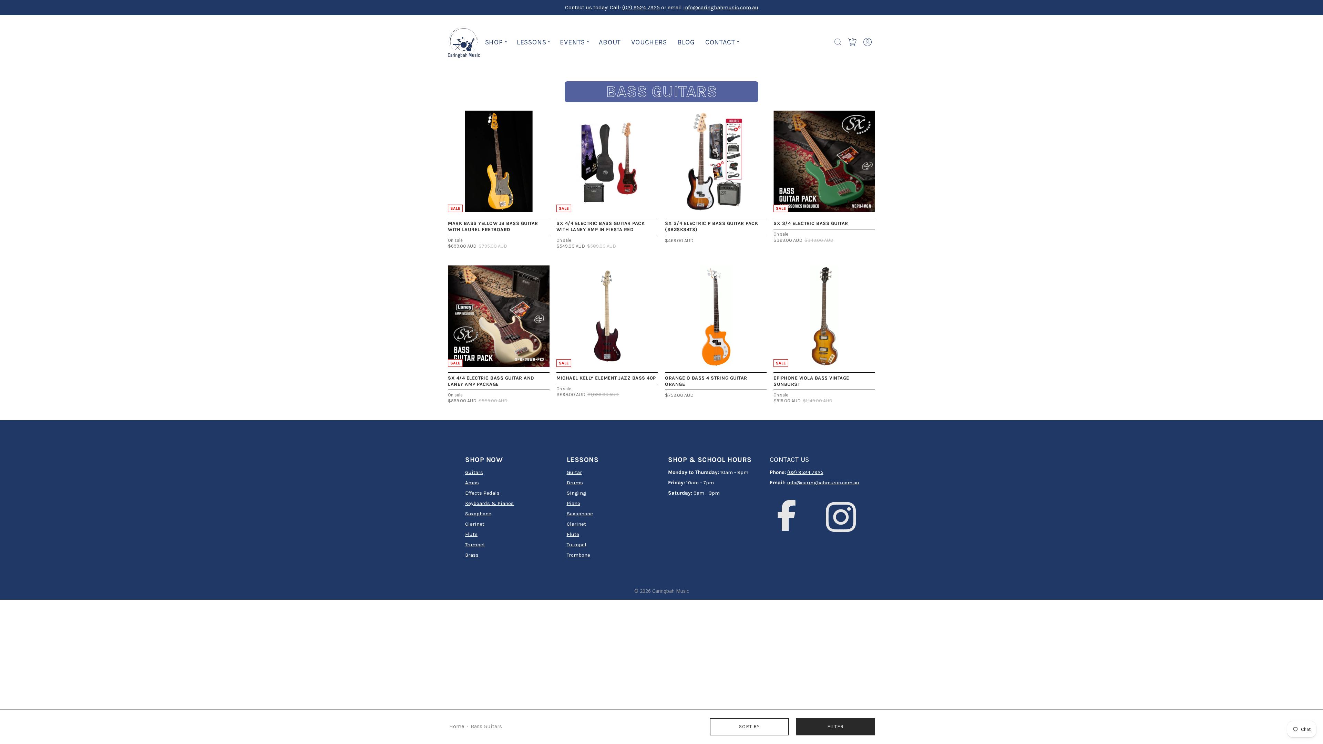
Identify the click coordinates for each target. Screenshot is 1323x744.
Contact (720, 42)
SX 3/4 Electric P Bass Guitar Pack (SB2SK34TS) (711, 226)
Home (456, 726)
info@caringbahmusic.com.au (720, 7)
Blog (686, 42)
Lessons (531, 42)
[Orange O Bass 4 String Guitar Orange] (716, 316)
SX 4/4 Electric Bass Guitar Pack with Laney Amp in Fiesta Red (600, 226)
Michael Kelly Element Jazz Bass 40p (606, 378)
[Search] (838, 42)
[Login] (867, 42)
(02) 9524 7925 (641, 7)
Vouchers (649, 42)
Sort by (749, 727)
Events (572, 42)
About (610, 42)
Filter (835, 727)
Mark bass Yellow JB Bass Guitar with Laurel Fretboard (493, 226)
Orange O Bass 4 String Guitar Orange (706, 381)
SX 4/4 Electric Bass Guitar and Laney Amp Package (491, 381)
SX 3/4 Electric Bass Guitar (810, 223)
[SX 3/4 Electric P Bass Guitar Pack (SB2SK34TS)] (716, 161)
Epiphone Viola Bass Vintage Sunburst (811, 381)
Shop (494, 42)
